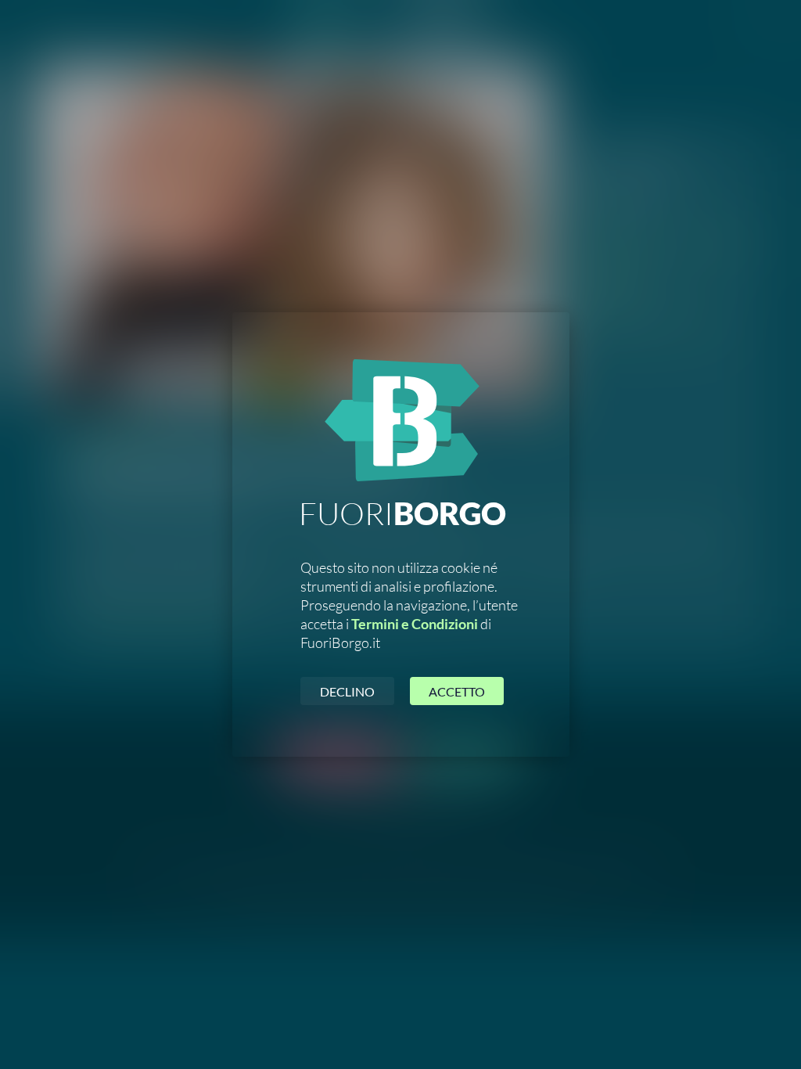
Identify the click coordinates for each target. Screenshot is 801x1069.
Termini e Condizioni (414, 623)
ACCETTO (457, 691)
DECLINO (347, 691)
